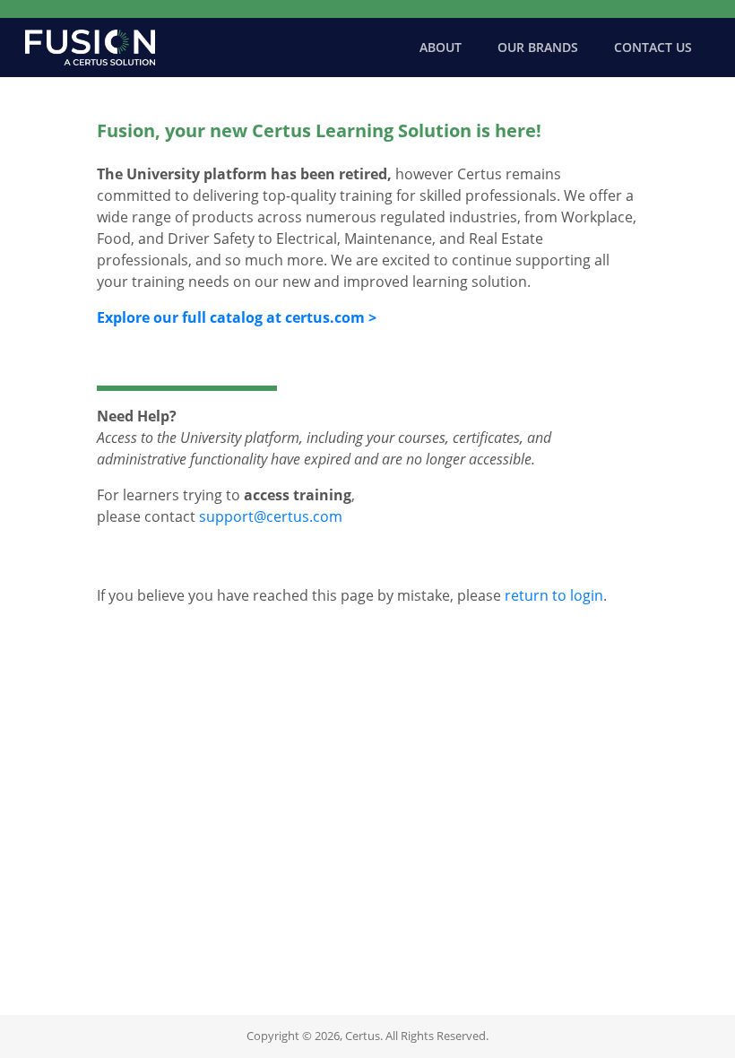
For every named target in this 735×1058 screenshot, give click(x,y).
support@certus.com (270, 516)
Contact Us (653, 47)
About (440, 47)
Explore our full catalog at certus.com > (236, 317)
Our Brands (537, 47)
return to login (554, 595)
